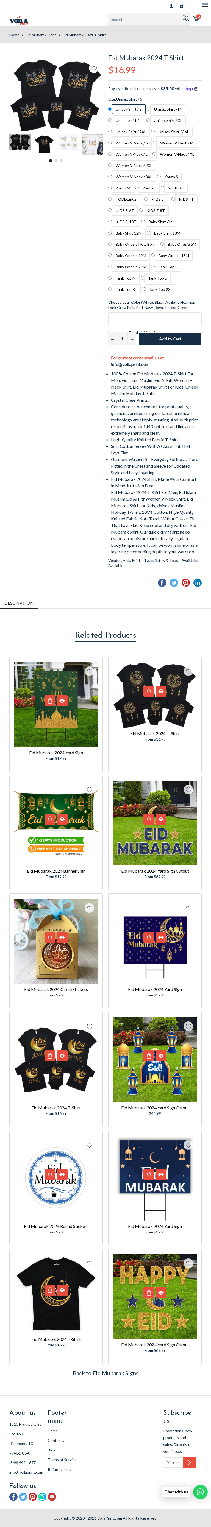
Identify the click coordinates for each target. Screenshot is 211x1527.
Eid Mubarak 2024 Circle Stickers (56, 989)
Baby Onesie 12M (131, 255)
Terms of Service (62, 1459)
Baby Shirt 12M (129, 233)
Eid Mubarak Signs (41, 34)
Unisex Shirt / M (167, 109)
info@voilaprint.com (130, 364)
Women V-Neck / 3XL (134, 176)
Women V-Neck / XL (177, 154)
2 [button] (56, 160)
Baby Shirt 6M (161, 221)
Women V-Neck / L (132, 154)
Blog (51, 1450)
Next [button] (99, 145)
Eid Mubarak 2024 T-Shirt (155, 733)
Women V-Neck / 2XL (134, 165)
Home (14, 34)
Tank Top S (168, 266)
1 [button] (50, 160)
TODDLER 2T (127, 199)
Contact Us (58, 1440)
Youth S (171, 176)
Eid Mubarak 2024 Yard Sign (56, 752)
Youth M (123, 188)
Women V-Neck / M (176, 143)
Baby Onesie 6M (182, 244)
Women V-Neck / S (132, 143)
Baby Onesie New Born (136, 244)
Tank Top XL (126, 289)
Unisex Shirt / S (129, 109)
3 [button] (61, 160)
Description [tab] (19, 602)
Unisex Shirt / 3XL (174, 131)
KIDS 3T (159, 199)
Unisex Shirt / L (128, 120)
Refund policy (59, 1469)
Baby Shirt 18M (167, 233)
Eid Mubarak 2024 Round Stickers (56, 1226)
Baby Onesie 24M (131, 266)
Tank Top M (126, 278)
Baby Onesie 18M (174, 255)
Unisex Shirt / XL (168, 120)
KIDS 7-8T (155, 210)
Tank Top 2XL (161, 289)
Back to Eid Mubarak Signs (105, 1373)
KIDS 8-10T (126, 221)
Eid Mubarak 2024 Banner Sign (56, 870)
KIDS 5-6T (125, 210)
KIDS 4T (186, 199)
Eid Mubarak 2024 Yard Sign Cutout (155, 870)
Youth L (149, 188)
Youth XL (176, 188)
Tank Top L (157, 278)
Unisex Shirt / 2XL (131, 131)
